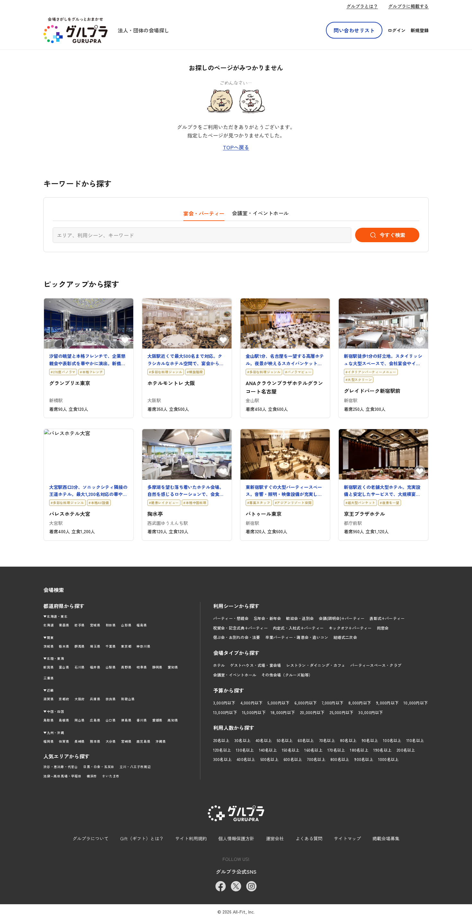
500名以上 (269, 759)
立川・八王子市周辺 (135, 766)
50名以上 (285, 740)
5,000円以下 (278, 702)
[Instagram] (251, 886)
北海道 (48, 625)
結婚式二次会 (345, 637)
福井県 (95, 667)
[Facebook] (220, 886)
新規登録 (420, 30)
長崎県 (79, 741)
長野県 (126, 667)
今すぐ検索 (392, 235)
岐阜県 (141, 667)
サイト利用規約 (191, 838)
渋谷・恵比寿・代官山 (60, 766)
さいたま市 (110, 775)
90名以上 (370, 740)
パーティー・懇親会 (231, 618)
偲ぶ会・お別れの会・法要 (236, 637)
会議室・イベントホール (235, 674)
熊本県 (95, 741)
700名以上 (316, 759)
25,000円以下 (341, 712)
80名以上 (348, 740)
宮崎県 (126, 741)
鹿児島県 (143, 741)
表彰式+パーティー (387, 618)
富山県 (64, 667)
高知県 (173, 720)
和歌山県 (128, 698)
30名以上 (242, 740)
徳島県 (126, 720)
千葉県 (111, 646)
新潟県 (48, 667)
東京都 (126, 646)
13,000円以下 (225, 712)
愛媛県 (157, 720)
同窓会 (383, 628)
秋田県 (111, 625)
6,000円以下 (305, 702)
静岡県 (157, 667)
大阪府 (79, 698)
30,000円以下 (370, 712)
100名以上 (392, 740)
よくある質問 (308, 838)
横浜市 (92, 775)
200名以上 (406, 750)
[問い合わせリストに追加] (125, 340)
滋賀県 (48, 698)
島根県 (64, 720)
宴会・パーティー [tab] (203, 213)
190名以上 (382, 750)
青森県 (64, 625)
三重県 (48, 678)
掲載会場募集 (385, 838)
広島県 (95, 720)
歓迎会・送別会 (300, 618)
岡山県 (79, 720)
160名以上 (313, 750)
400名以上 (246, 759)
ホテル (219, 665)
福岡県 (48, 741)
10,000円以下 (416, 702)
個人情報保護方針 (236, 838)
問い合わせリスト (354, 30)
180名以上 (359, 750)
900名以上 (363, 759)
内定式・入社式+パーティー (298, 628)
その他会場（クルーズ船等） (286, 674)
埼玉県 (95, 646)
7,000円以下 (332, 702)
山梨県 (111, 667)
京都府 (64, 698)
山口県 (111, 720)
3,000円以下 (224, 702)
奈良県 (111, 698)
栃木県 (64, 646)
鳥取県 (48, 720)
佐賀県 (64, 741)
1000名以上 (388, 759)
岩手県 (79, 625)
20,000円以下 (312, 712)
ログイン (397, 30)
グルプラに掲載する (408, 6)
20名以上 (221, 740)
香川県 (141, 720)
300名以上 (222, 759)
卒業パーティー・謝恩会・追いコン (296, 637)
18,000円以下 (283, 712)
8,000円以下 (359, 702)
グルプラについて (91, 838)
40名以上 (264, 740)
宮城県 (95, 625)
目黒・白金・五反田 (98, 766)
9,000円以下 (387, 702)
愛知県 (173, 667)
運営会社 (275, 838)
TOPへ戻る (236, 147)
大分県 (111, 741)
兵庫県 (95, 698)
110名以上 (415, 740)
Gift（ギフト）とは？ (142, 838)
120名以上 (222, 750)
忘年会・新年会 (267, 618)
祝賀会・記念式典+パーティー (240, 628)
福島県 (141, 625)
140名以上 (268, 750)
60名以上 (306, 740)
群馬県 (79, 646)
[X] (236, 886)
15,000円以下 (254, 712)
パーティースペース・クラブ (375, 665)
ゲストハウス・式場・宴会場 (255, 665)
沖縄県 (161, 741)
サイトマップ (347, 838)
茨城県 (48, 646)
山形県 (126, 625)
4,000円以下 (251, 702)
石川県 (79, 667)
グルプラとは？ (362, 6)
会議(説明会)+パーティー (341, 618)
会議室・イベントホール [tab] (260, 213)
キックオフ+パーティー (350, 628)
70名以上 (327, 740)
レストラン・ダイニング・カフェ (315, 665)
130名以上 (245, 750)
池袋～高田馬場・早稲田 (62, 775)
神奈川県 (143, 646)
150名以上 (290, 750)
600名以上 (293, 759)
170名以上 (336, 750)
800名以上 (339, 759)
